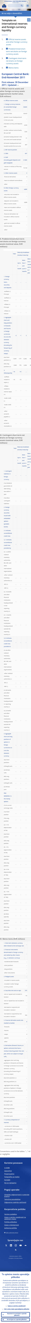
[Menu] (27, 6)
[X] (6, 1245)
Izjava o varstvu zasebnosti (16, 1306)
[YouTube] (21, 1245)
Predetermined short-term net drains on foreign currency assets (16, 51)
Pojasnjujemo (9, 1174)
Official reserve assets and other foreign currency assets (16, 42)
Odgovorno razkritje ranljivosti (15, 1202)
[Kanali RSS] (16, 1250)
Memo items (14, 68)
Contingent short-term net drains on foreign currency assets (16, 61)
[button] (27, 2)
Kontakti (7, 1180)
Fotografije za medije (11, 1177)
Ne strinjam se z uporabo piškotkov (17, 1319)
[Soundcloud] (25, 1245)
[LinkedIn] (11, 1245)
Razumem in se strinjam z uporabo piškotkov (17, 1314)
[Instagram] (16, 1245)
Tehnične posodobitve (12, 1199)
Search (21, 5)
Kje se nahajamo (10, 1183)
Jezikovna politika (10, 1228)
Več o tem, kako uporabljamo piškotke (16, 1309)
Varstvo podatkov (10, 1214)
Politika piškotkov (10, 1222)
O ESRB (7, 1168)
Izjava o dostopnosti (11, 1225)
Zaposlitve (8, 1171)
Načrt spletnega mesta (12, 1232)
